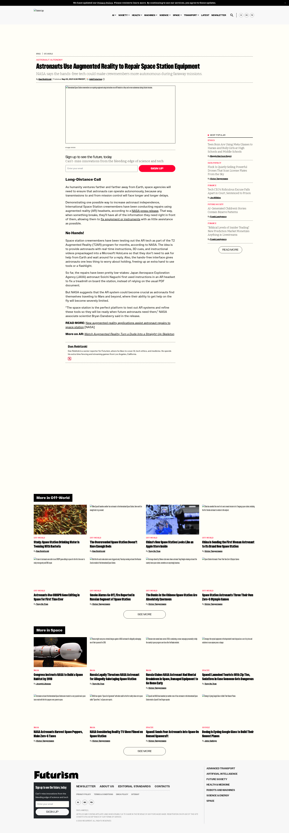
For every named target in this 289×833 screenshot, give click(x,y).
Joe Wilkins (215, 197)
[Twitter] (69, 358)
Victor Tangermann (219, 179)
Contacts (162, 786)
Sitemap (135, 794)
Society (123, 15)
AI (113, 15)
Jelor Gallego (211, 741)
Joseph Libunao (43, 684)
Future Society (216, 204)
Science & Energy (218, 795)
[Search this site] (231, 15)
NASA (36, 670)
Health (136, 15)
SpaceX (206, 670)
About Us (107, 786)
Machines (149, 15)
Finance (212, 186)
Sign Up (157, 168)
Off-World (48, 54)
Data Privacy (214, 163)
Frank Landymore (218, 216)
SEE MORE (145, 614)
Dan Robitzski (45, 79)
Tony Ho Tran (154, 551)
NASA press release (145, 211)
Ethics (211, 140)
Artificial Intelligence (222, 773)
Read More (230, 249)
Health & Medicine (218, 784)
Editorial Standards (134, 786)
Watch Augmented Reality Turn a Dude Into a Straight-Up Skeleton (129, 334)
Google (206, 728)
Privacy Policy (105, 3)
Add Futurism (95, 79)
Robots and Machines (221, 790)
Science (164, 15)
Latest (205, 15)
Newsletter (218, 15)
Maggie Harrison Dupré (221, 156)
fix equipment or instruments (120, 219)
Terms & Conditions (103, 794)
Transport (190, 15)
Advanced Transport (221, 768)
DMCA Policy (122, 794)
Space (176, 15)
